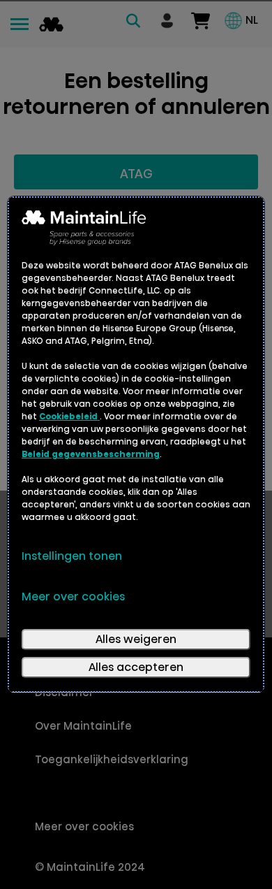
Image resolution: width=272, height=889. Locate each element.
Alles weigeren (136, 639)
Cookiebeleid (69, 416)
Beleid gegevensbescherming (91, 454)
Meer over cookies (73, 596)
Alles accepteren (136, 667)
